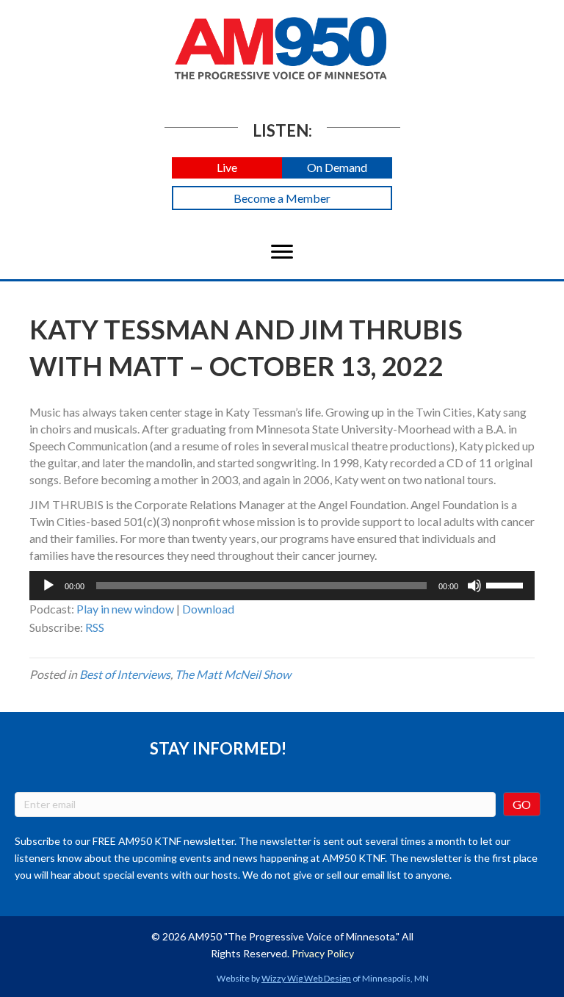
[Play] (48, 585)
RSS (94, 627)
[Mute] (474, 585)
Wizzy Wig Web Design (306, 978)
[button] (227, 168)
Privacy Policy (323, 953)
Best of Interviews (124, 674)
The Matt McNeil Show (233, 674)
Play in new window (125, 609)
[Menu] (282, 252)
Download (208, 609)
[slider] (506, 584)
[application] (282, 585)
